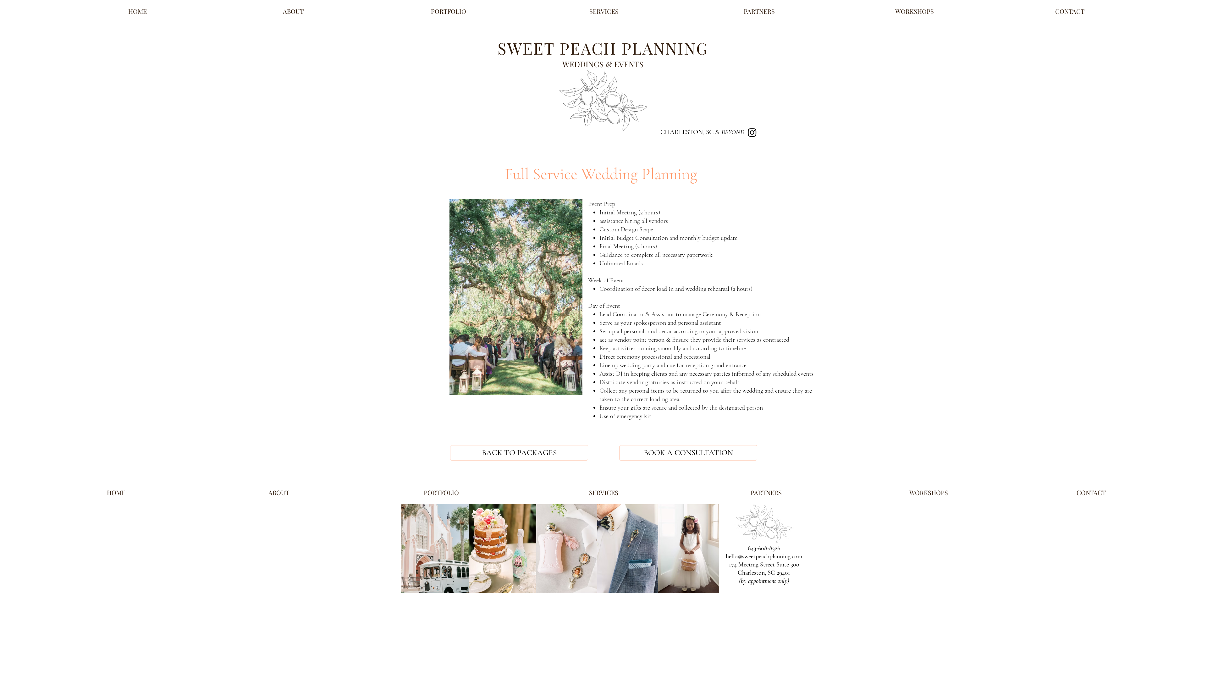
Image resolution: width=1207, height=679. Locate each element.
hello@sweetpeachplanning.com (764, 556)
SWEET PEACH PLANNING (603, 48)
